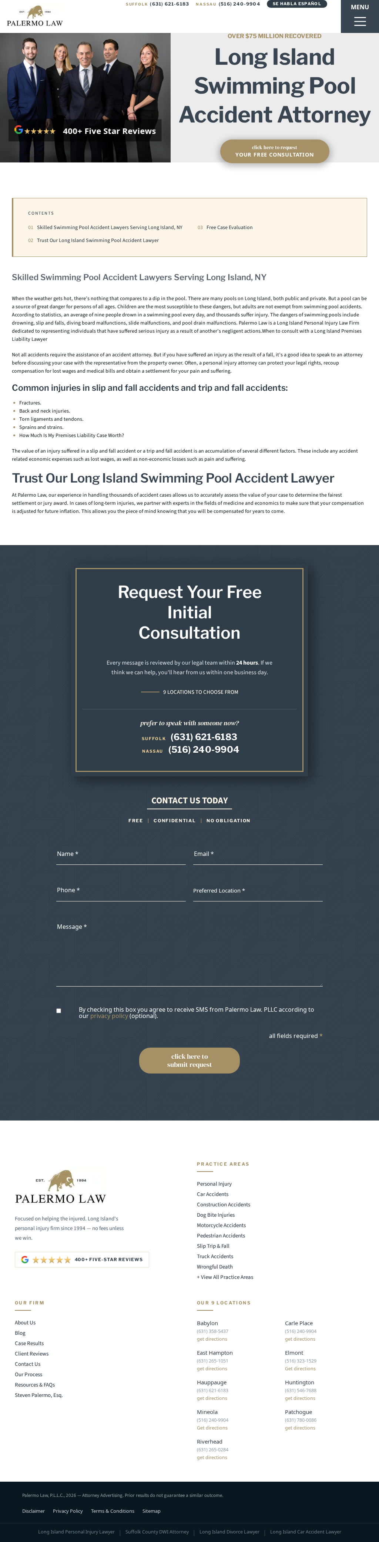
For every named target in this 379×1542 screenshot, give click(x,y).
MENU (360, 7)
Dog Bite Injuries (216, 1215)
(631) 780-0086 (300, 1420)
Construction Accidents (223, 1205)
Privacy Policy (68, 1511)
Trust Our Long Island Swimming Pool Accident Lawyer (93, 240)
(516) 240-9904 (228, 3)
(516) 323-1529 (300, 1361)
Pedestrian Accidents (221, 1236)
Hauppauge (212, 1382)
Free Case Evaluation (225, 227)
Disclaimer (33, 1511)
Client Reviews (31, 1354)
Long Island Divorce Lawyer (229, 1532)
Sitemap (151, 1511)
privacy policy (109, 1016)
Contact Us (27, 1364)
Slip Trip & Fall (213, 1246)
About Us (25, 1323)
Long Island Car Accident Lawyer (305, 1532)
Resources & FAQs (35, 1385)
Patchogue (298, 1411)
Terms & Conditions (112, 1511)
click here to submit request (189, 1060)
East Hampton (215, 1352)
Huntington (299, 1382)
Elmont (294, 1352)
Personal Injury (214, 1184)
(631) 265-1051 (212, 1361)
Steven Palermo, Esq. (39, 1395)
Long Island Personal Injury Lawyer (76, 1532)
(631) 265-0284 (212, 1450)
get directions (212, 1339)
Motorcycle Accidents (221, 1225)
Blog (20, 1333)
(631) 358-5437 (212, 1331)
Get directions (300, 1368)
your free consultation (274, 151)
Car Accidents (212, 1194)
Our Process (28, 1374)
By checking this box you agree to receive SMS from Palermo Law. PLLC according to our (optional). (196, 1013)
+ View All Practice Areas (225, 1277)
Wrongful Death (215, 1267)
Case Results (29, 1343)
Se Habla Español (297, 3)
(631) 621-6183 (157, 3)
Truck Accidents (215, 1256)
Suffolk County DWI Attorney (157, 1532)
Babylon (207, 1323)
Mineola (207, 1411)
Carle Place (299, 1323)
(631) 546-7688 (300, 1390)
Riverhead (209, 1441)
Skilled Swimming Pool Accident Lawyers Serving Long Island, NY (105, 227)
